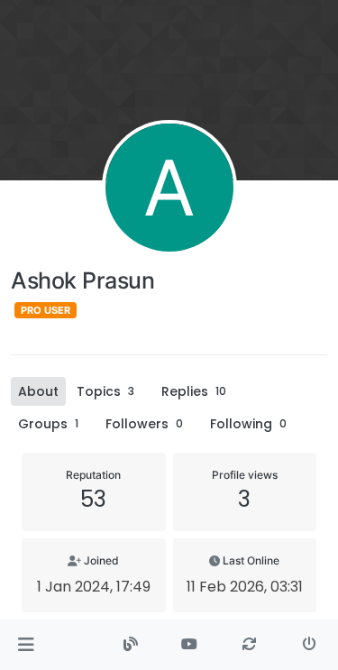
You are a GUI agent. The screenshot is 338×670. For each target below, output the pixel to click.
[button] (25, 645)
